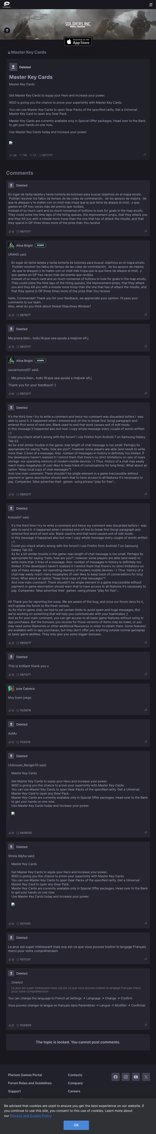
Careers (74, 1091)
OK (76, 1125)
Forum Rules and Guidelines (30, 1083)
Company (75, 1083)
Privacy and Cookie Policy (31, 1116)
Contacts (75, 1075)
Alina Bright (24, 245)
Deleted (25, 67)
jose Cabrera (25, 689)
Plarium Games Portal (25, 1075)
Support (14, 1091)
